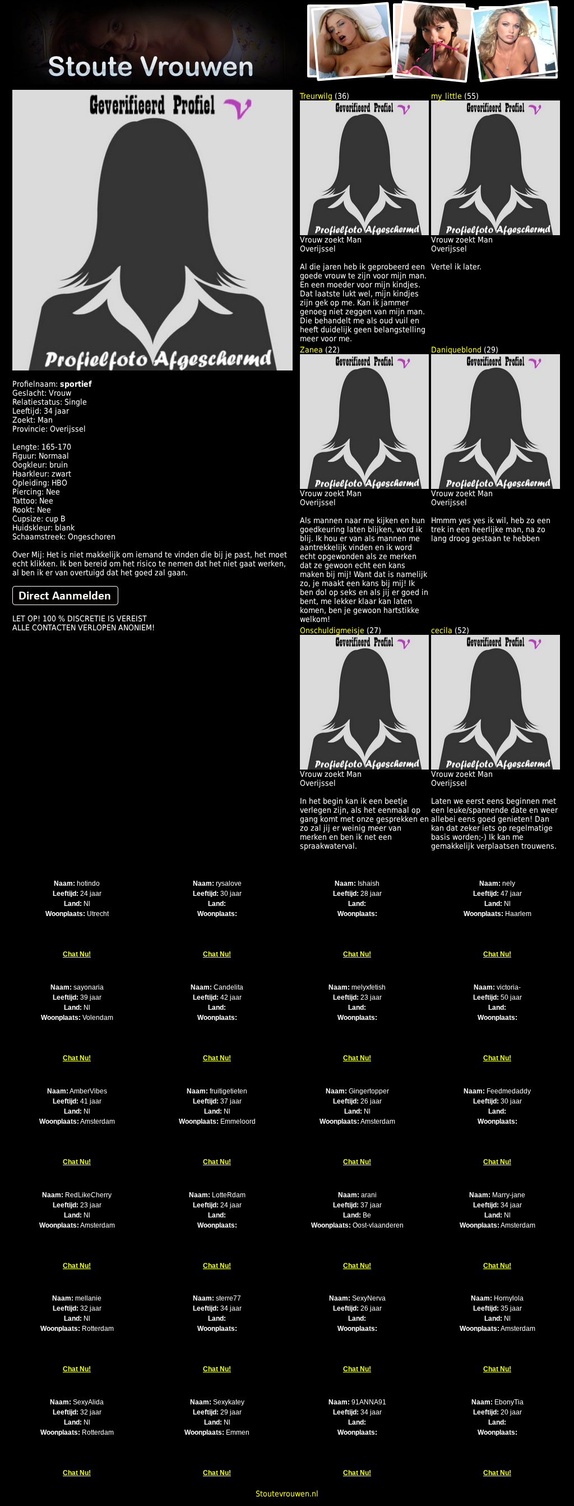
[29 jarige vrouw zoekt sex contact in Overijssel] (495, 486)
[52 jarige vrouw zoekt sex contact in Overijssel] (495, 766)
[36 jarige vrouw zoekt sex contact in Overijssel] (364, 232)
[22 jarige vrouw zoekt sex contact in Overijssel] (364, 486)
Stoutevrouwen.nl (287, 1493)
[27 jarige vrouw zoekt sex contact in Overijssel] (364, 766)
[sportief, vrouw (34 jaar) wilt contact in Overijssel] (152, 367)
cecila (441, 630)
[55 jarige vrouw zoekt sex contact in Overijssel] (495, 232)
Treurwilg (316, 95)
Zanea (311, 349)
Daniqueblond (456, 349)
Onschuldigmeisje (332, 630)
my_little (446, 95)
